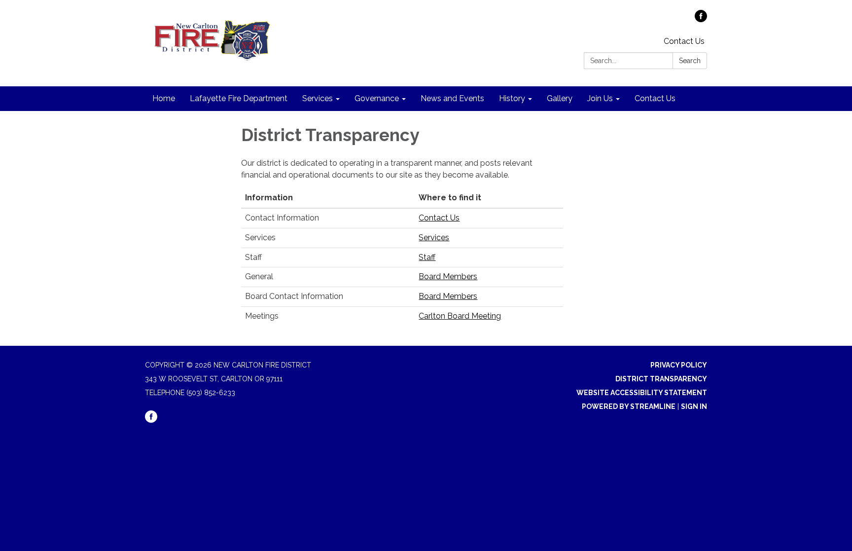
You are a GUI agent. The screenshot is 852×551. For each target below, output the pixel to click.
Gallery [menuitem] (559, 98)
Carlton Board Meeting (460, 316)
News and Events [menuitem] (452, 98)
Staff (427, 257)
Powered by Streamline (628, 406)
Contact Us (684, 41)
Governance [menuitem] (377, 98)
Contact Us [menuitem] (655, 98)
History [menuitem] (512, 98)
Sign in (694, 406)
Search (690, 61)
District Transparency (661, 379)
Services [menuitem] (317, 98)
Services (434, 237)
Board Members (448, 276)
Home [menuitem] (163, 98)
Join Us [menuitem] (600, 98)
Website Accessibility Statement (641, 393)
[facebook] (701, 19)
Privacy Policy (678, 365)
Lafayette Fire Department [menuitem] (238, 98)
